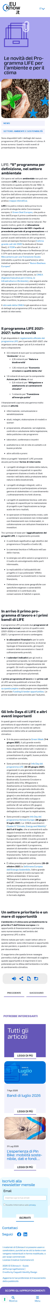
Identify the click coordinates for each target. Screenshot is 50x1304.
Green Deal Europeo (22, 212)
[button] (13, 1299)
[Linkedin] (25, 1234)
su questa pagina (9, 688)
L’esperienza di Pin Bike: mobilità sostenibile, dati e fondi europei (24, 1157)
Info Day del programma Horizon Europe (24, 818)
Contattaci (10, 1228)
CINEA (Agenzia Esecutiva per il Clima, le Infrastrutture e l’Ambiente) (22, 278)
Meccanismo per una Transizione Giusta (21, 256)
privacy (32, 1205)
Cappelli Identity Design (25, 1272)
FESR (12, 247)
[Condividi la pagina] (21, 978)
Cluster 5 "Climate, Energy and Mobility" (26, 826)
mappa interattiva (18, 200)
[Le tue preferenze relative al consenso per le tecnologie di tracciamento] (4, 1299)
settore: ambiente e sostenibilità (23, 131)
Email (7, 1191)
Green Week (37, 739)
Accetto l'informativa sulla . (21, 1205)
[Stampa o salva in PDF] (28, 978)
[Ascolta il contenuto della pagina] (14, 978)
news (6, 123)
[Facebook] (19, 1234)
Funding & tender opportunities (28, 691)
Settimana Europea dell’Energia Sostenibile (25, 868)
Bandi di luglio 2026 (24, 1095)
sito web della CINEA (13, 305)
